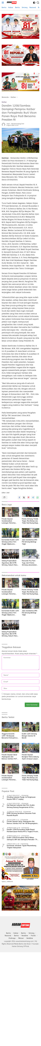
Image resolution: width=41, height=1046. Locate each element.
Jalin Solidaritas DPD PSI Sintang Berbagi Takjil (29, 542)
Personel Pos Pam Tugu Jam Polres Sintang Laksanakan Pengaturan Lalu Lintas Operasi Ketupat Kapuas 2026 (30, 563)
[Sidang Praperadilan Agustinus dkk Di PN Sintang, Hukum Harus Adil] (10, 554)
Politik (33, 936)
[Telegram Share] (33, 497)
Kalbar (4, 102)
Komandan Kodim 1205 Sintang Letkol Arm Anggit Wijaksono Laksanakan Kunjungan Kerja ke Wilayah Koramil (10, 542)
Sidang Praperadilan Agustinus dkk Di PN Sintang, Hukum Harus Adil (10, 563)
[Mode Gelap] (34, 3)
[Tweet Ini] (24, 497)
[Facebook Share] (19, 497)
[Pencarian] (38, 3)
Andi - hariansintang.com (15, 124)
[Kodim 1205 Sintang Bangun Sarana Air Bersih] (30, 727)
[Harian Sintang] (11, 3)
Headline (25, 936)
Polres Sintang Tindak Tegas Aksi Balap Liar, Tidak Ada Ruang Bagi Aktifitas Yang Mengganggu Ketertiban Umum (30, 521)
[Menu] (3, 3)
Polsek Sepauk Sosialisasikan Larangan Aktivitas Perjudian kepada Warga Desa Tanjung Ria (9, 521)
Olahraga (12, 938)
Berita (8, 933)
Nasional (8, 936)
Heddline (29, 938)
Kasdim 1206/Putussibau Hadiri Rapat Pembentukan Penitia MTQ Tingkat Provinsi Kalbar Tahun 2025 (23, 831)
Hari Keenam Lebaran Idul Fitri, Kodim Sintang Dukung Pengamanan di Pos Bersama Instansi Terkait (21, 806)
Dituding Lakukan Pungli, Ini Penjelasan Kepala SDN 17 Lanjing (21, 798)
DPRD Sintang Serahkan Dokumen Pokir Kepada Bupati (21, 814)
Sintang (31, 933)
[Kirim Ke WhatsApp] (37, 497)
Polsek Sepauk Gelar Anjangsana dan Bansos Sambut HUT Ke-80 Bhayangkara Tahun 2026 (9, 757)
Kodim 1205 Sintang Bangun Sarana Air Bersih (29, 736)
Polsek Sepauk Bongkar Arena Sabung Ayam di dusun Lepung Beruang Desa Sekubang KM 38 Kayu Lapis (30, 757)
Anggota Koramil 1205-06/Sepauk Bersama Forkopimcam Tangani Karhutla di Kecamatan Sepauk (10, 736)
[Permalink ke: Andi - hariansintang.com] (3, 124)
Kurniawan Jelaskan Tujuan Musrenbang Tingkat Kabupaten (21, 847)
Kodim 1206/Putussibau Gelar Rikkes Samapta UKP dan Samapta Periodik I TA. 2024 (22, 839)
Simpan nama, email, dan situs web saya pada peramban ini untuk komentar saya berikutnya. (20, 696)
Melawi (21, 938)
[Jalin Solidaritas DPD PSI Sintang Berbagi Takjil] (30, 533)
